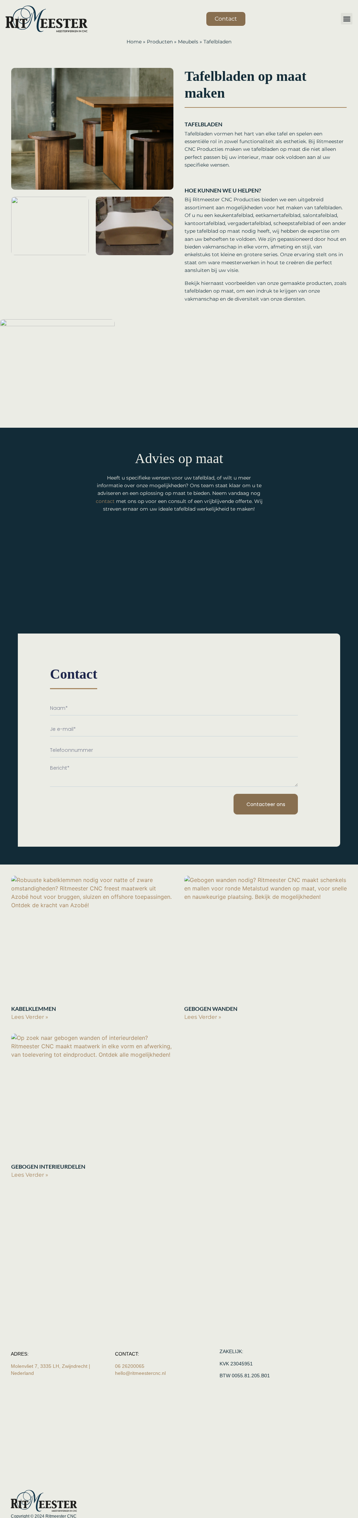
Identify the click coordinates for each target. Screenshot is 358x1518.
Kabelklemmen (33, 1008)
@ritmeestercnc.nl (140, 1373)
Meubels (188, 42)
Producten (160, 42)
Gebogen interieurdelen (48, 1166)
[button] (346, 19)
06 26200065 (130, 1366)
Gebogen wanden (210, 1008)
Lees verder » (29, 1017)
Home (134, 42)
